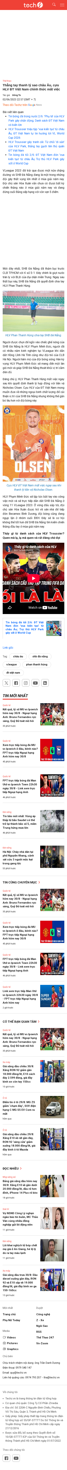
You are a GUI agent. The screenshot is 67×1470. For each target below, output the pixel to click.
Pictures (12, 1343)
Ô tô (5, 1098)
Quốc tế (6, 705)
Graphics (12, 1349)
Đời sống (7, 812)
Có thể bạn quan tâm (20, 1021)
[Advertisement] (33, 232)
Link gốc (8, 647)
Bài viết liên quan (13, 112)
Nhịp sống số (9, 1177)
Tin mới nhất (15, 696)
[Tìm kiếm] (52, 5)
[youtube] (35, 683)
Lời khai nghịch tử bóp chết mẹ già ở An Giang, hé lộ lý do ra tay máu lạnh (20, 1249)
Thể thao (7, 81)
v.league (11, 664)
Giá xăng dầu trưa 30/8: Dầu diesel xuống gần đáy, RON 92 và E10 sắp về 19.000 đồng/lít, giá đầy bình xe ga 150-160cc (20, 1282)
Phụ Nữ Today (11, 1320)
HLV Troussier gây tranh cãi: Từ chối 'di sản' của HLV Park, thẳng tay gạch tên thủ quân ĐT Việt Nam (36, 146)
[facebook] (16, 683)
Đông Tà (16, 95)
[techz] (33, 5)
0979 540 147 (23, 1367)
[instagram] (25, 683)
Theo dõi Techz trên (15, 105)
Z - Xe (40, 1320)
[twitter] (6, 683)
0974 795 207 (33, 1377)
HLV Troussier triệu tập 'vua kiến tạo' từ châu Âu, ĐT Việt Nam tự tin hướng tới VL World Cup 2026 (36, 133)
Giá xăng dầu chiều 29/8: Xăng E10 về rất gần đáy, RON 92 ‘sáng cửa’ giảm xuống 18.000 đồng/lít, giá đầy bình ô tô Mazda (19, 1142)
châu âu (18, 656)
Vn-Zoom (42, 1343)
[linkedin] (45, 683)
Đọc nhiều (11, 1168)
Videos (11, 1337)
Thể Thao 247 (45, 1337)
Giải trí (6, 1209)
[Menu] (62, 5)
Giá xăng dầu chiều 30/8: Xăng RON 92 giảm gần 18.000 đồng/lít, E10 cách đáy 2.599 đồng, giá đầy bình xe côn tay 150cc (19, 1074)
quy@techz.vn (18, 1372)
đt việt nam (13, 672)
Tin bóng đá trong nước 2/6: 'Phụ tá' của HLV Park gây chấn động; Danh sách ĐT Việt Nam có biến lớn (36, 121)
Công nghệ (43, 1314)
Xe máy (6, 1062)
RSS (39, 1331)
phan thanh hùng (36, 664)
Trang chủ (9, 1314)
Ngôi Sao (42, 1326)
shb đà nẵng (40, 656)
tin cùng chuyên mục (20, 882)
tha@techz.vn (52, 1377)
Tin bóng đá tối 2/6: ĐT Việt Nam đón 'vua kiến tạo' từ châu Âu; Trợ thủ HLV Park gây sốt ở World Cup (36, 159)
